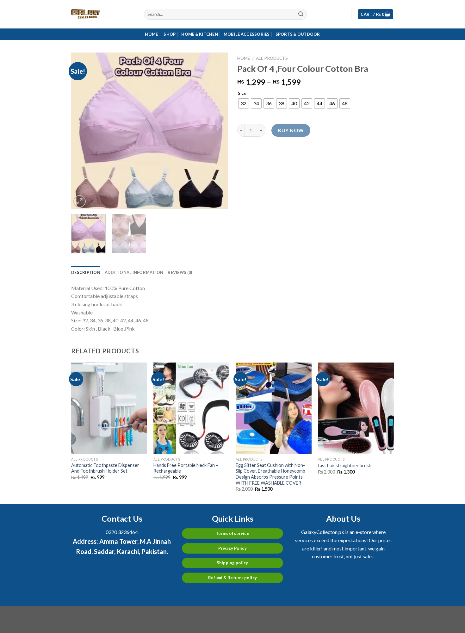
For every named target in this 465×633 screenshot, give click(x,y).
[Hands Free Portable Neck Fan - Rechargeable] (191, 408)
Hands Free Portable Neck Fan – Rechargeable (185, 468)
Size (242, 93)
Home (151, 34)
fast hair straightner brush (344, 465)
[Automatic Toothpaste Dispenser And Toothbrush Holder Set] (109, 408)
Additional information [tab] (134, 272)
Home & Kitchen (199, 34)
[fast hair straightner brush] (356, 408)
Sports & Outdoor (298, 34)
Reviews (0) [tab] (180, 272)
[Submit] (300, 14)
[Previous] (82, 130)
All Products (272, 58)
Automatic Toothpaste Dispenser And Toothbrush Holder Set (105, 468)
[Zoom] (79, 201)
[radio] (244, 103)
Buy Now (291, 130)
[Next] (216, 130)
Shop (170, 34)
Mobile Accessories (247, 34)
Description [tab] (85, 272)
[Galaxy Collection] (102, 14)
